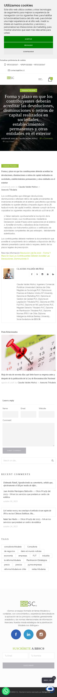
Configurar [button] (28, 51)
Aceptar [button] (28, 39)
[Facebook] (31, 274)
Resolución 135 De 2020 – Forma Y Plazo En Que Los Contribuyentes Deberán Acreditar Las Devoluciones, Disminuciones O (26, 256)
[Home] (11, 79)
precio (7, 565)
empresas (23, 556)
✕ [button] (54, 678)
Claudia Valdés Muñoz (28, 138)
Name (5, 408)
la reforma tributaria (12, 560)
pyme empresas (35, 565)
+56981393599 (26, 65)
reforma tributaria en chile (15, 569)
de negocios (9, 551)
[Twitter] (37, 274)
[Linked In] (53, 274)
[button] (6, 691)
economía (8, 556)
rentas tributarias (39, 569)
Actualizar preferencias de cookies (13, 60)
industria (45, 556)
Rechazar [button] (28, 45)
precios (19, 565)
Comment (7, 420)
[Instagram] (42, 274)
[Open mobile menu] (41, 79)
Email (23, 408)
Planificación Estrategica (37, 560)
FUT (34, 556)
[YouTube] (47, 274)
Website (42, 408)
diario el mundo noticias (31, 551)
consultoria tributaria (12, 547)
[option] (28, 359)
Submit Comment (14, 450)
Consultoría (32, 547)
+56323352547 (12, 65)
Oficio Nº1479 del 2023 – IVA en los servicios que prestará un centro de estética (27, 494)
